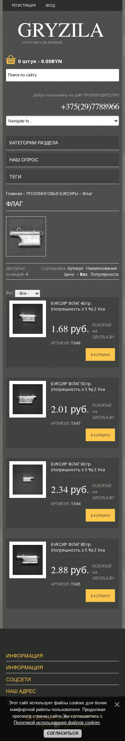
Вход (50, 5)
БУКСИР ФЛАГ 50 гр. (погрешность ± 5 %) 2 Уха (78, 386)
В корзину (100, 354)
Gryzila (61, 31)
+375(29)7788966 (90, 106)
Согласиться (62, 733)
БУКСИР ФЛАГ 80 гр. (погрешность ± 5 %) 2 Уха (78, 547)
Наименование (101, 268)
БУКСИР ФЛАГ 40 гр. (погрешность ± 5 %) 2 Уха (78, 306)
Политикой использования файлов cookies (57, 722)
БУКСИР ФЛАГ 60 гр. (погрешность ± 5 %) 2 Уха (78, 467)
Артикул (75, 268)
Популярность (105, 274)
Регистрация (24, 5)
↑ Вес (82, 274)
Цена (69, 274)
